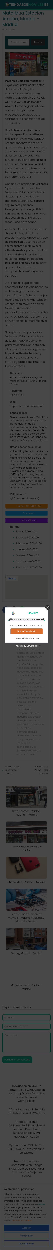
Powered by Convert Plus (27, 646)
